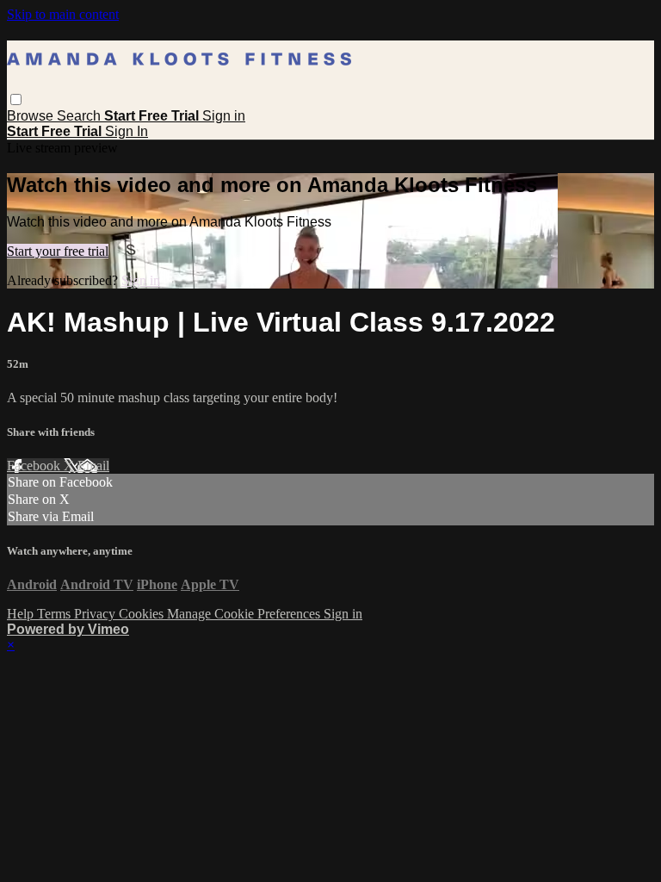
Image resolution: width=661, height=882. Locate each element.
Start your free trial (57, 251)
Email (93, 465)
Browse (32, 116)
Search (80, 116)
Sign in (223, 116)
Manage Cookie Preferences (245, 613)
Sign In (126, 131)
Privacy (96, 613)
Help (22, 613)
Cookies (143, 613)
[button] (16, 99)
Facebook (35, 465)
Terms (55, 613)
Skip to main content (63, 14)
